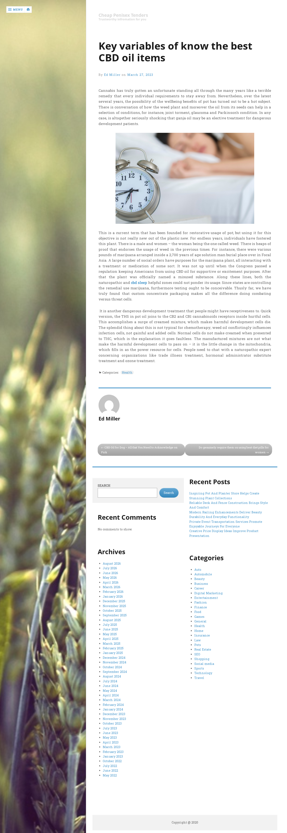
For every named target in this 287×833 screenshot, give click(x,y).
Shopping (201, 659)
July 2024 (110, 681)
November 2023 (114, 719)
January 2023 (113, 756)
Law (197, 640)
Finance (200, 607)
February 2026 (113, 592)
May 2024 (110, 691)
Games (199, 617)
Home (198, 631)
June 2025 (110, 629)
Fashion (200, 602)
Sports (199, 668)
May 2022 (110, 775)
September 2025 (115, 615)
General (200, 621)
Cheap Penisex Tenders (123, 15)
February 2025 (113, 648)
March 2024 (112, 700)
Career (199, 588)
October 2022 (112, 761)
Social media (204, 664)
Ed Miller (112, 75)
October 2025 (112, 611)
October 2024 (112, 667)
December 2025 (114, 601)
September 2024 (115, 672)
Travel (199, 678)
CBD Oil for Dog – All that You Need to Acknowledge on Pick (139, 449)
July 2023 (110, 728)
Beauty (199, 579)
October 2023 (112, 723)
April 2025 (110, 639)
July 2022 (110, 766)
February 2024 (113, 705)
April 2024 (111, 695)
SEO (197, 654)
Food (197, 612)
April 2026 (110, 582)
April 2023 (110, 742)
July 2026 (110, 568)
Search (104, 486)
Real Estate (202, 649)
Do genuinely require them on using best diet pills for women (234, 449)
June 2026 (110, 573)
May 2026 (110, 578)
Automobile (203, 574)
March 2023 (111, 747)
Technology (203, 673)
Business (201, 584)
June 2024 (110, 686)
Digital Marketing (208, 593)
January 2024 (113, 709)
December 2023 (114, 714)
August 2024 (112, 676)
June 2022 (110, 770)
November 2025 (114, 606)
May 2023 (110, 737)
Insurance (202, 635)
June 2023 (110, 733)
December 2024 (114, 658)
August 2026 (112, 563)
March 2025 (111, 644)
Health (127, 372)
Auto (197, 570)
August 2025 (112, 620)
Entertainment (206, 598)
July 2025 (110, 625)
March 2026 (111, 587)
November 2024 (114, 662)
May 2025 (110, 634)
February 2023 (113, 752)
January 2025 (113, 653)
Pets (197, 645)
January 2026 (113, 596)
